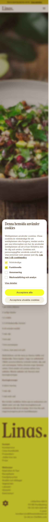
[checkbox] (6, 262)
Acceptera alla (24, 292)
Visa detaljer (11, 283)
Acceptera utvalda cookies (24, 299)
